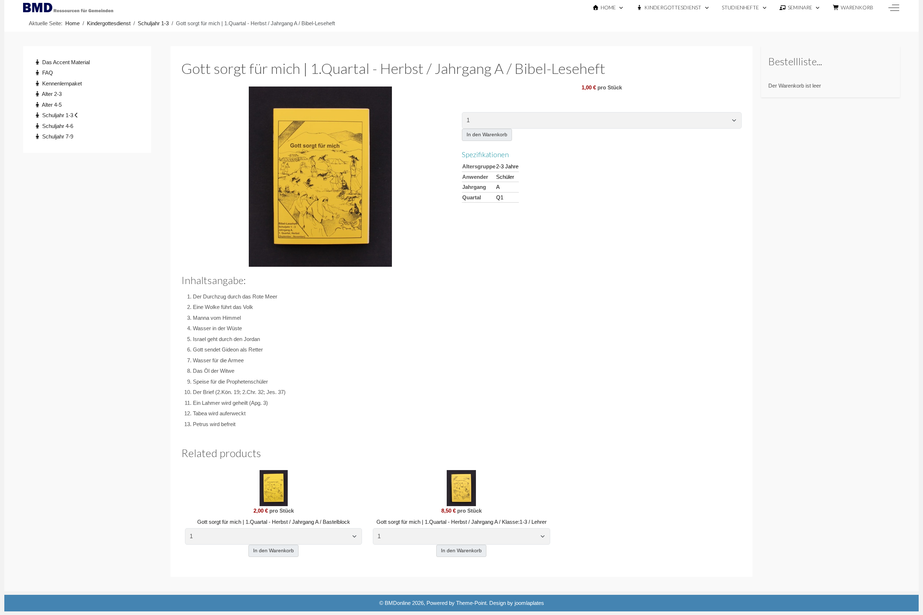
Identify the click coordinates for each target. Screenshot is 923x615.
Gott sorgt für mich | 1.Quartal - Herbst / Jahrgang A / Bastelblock (273, 522)
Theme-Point (471, 603)
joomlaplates (529, 603)
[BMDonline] (68, 7)
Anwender (475, 177)
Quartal (471, 197)
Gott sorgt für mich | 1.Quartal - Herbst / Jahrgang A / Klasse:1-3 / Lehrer (461, 522)
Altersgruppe (478, 166)
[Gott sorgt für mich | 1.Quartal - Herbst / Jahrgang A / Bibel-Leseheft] (320, 176)
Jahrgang (474, 187)
